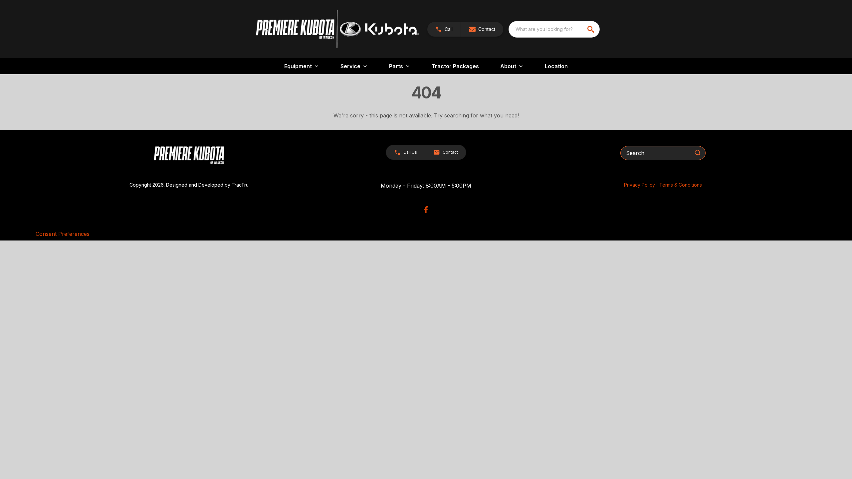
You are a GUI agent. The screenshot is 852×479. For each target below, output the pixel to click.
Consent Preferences (63, 234)
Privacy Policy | (641, 185)
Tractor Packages (455, 66)
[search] (591, 29)
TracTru (240, 185)
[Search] (698, 152)
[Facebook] (426, 209)
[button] (444, 29)
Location (556, 66)
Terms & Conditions (680, 185)
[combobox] (554, 29)
